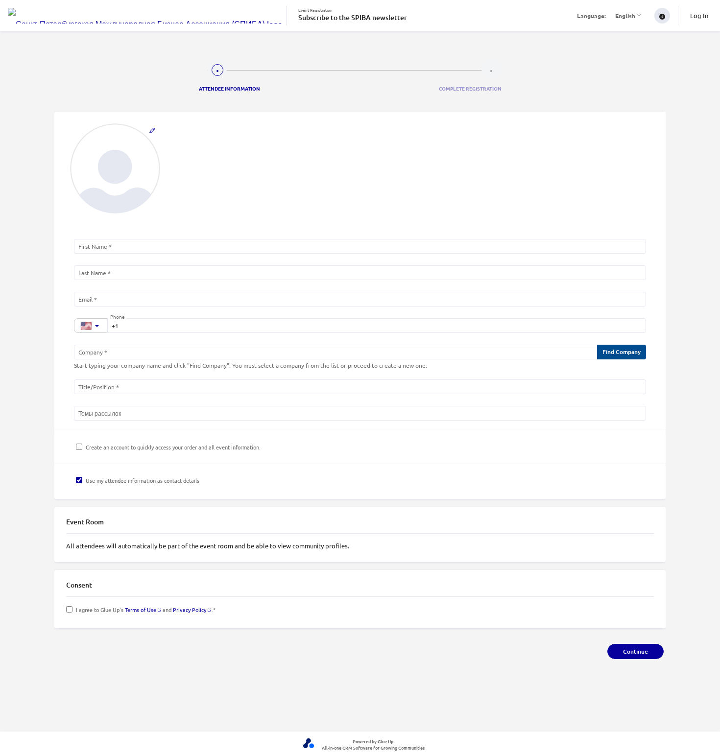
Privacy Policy (189, 609)
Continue (635, 651)
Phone (117, 316)
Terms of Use (140, 609)
